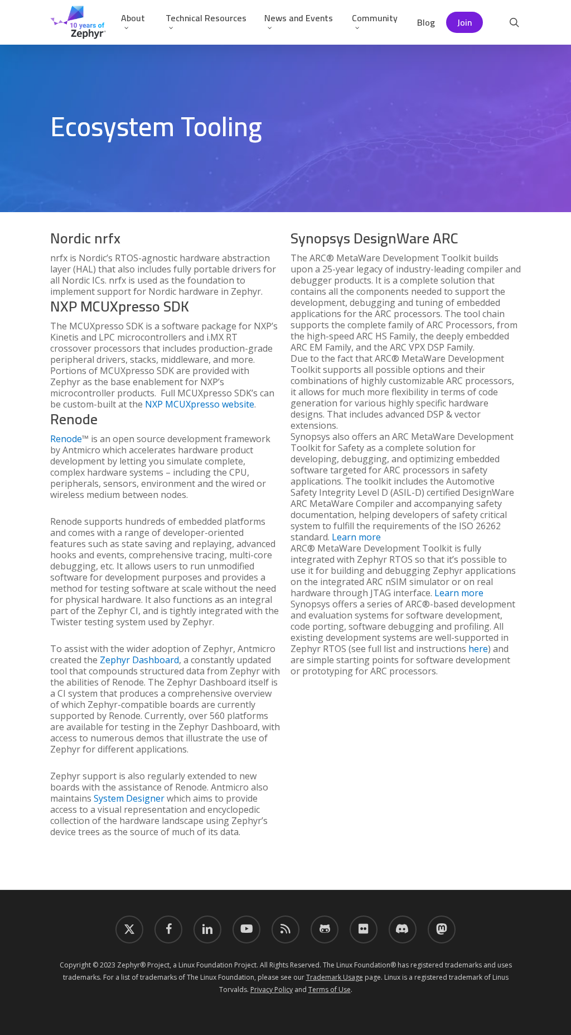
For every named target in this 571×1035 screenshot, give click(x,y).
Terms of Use (329, 989)
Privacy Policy (271, 989)
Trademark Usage (334, 977)
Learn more (356, 537)
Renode (66, 439)
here (478, 649)
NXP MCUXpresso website (199, 404)
